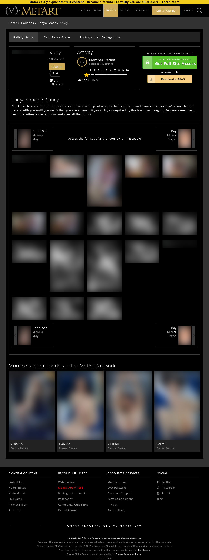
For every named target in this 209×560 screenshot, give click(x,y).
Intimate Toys (18, 504)
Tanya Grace (47, 23)
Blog (160, 499)
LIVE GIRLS (141, 10)
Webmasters (66, 482)
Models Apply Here (70, 487)
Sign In (188, 10)
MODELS (125, 10)
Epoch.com (144, 550)
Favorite (56, 67)
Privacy (112, 504)
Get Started (166, 10)
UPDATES (84, 10)
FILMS (98, 10)
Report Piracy (116, 510)
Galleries (27, 23)
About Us (15, 510)
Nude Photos (17, 487)
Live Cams (15, 499)
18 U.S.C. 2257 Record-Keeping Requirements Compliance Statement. (105, 538)
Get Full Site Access (175, 62)
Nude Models (17, 493)
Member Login (117, 482)
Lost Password (117, 487)
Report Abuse (67, 510)
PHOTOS (111, 10)
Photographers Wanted (73, 493)
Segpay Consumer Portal (129, 554)
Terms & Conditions (120, 499)
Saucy (55, 52)
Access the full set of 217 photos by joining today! (104, 139)
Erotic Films (16, 482)
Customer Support (120, 493)
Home (13, 23)
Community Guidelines (73, 504)
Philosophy (65, 499)
